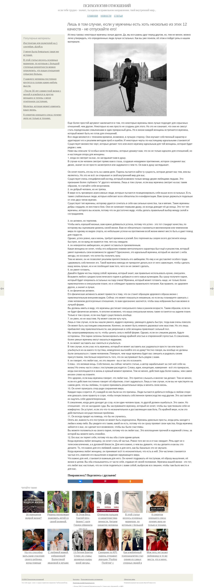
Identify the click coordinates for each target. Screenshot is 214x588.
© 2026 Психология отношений (33, 579)
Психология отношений (107, 5)
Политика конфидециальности (83, 583)
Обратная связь (129, 579)
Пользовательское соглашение (92, 579)
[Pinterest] (105, 481)
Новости (106, 15)
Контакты (76, 579)
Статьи (118, 15)
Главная (92, 15)
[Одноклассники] (130, 481)
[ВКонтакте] (80, 481)
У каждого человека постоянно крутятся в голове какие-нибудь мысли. (40, 82)
